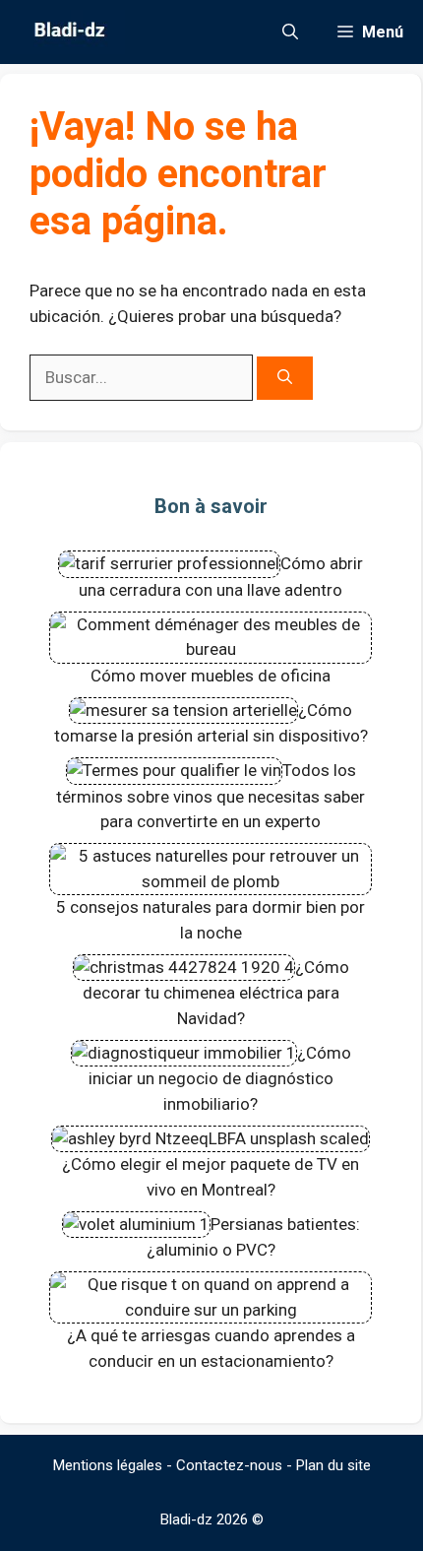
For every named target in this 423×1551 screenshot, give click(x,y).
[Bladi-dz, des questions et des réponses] (67, 32)
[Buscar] (285, 378)
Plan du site (333, 1465)
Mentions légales (107, 1465)
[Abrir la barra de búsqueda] (290, 32)
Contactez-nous (229, 1465)
